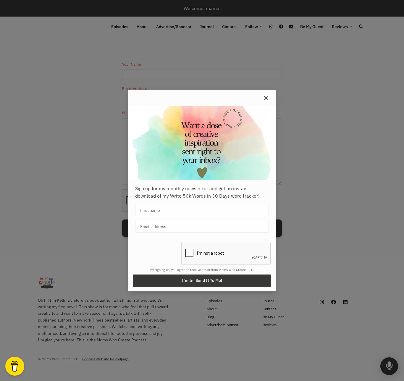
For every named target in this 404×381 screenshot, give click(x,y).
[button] (266, 97)
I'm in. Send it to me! (202, 280)
